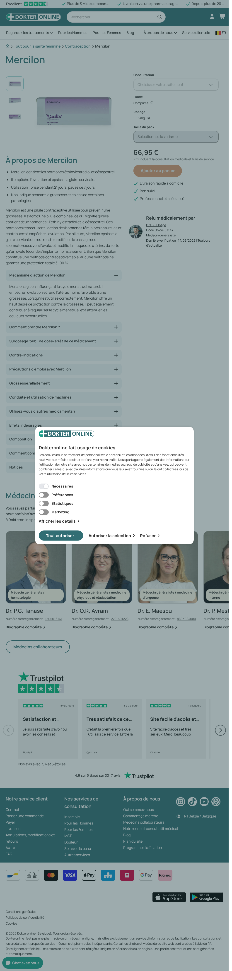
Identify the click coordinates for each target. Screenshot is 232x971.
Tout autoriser (60, 535)
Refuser (148, 535)
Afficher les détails (57, 521)
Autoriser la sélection (110, 535)
